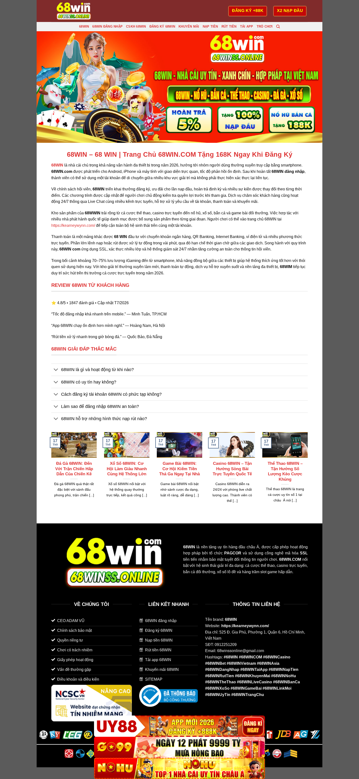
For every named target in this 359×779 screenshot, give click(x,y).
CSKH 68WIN (136, 26)
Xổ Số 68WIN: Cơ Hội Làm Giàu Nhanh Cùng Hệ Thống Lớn (127, 468)
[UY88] (179, 726)
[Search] (278, 26)
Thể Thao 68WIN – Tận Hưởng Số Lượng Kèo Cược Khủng (285, 471)
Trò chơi (265, 26)
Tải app (246, 26)
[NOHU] (179, 768)
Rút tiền (229, 26)
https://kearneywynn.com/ (73, 225)
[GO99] (179, 747)
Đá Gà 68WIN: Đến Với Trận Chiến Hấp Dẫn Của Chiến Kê (74, 468)
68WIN (84, 26)
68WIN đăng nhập (107, 26)
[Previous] (50, 474)
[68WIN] (75, 11)
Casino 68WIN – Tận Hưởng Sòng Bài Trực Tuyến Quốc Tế (232, 468)
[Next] (308, 474)
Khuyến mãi (189, 26)
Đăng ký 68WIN (162, 26)
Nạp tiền (210, 26)
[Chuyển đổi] (56, 370)
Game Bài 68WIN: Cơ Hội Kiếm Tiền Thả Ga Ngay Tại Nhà (179, 468)
